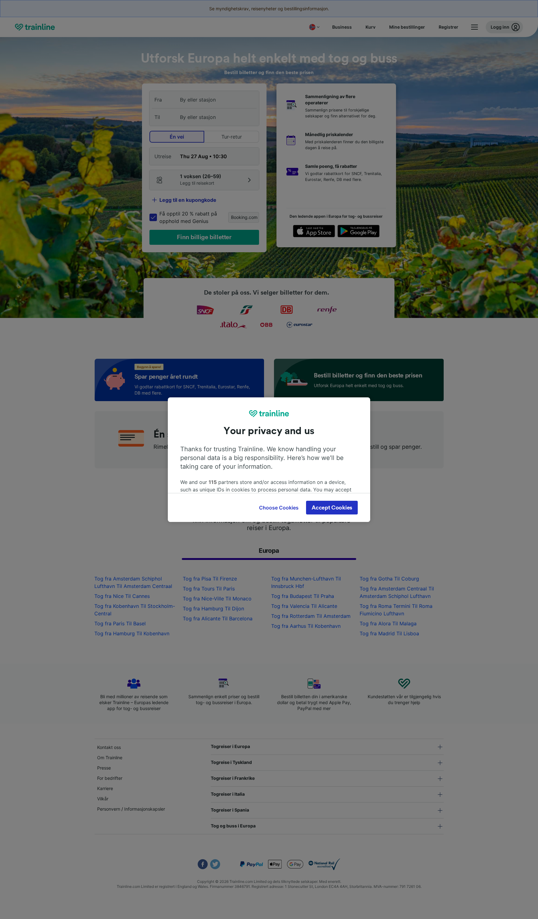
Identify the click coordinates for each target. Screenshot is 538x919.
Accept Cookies (332, 507)
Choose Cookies (279, 508)
